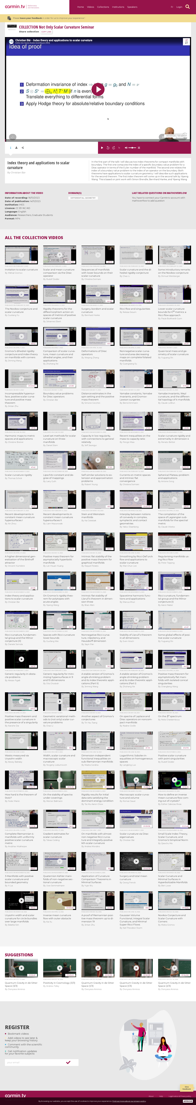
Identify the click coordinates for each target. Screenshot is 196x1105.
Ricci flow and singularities (135, 308)
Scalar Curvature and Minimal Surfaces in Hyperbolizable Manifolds (173, 879)
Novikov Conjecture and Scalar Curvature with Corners (172, 918)
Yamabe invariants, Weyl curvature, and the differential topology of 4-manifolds (174, 396)
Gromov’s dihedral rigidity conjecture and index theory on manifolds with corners (21, 354)
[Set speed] (125, 148)
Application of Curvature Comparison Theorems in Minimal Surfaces (96, 879)
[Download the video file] (16, 147)
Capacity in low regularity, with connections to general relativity (97, 438)
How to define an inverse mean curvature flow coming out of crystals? (173, 797)
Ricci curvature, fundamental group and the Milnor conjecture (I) (174, 598)
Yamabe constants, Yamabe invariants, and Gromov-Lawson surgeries (136, 396)
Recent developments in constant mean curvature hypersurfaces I (20, 517)
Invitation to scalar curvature (21, 269)
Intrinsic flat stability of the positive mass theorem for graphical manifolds (96, 559)
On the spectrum (170, 716)
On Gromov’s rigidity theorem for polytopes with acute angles (58, 598)
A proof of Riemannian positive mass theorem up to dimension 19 (97, 918)
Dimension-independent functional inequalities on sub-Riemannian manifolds (97, 758)
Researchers (24, 215)
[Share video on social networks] (23, 147)
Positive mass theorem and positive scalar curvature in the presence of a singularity (21, 719)
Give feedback (187, 1088)
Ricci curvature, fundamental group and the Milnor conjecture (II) (21, 638)
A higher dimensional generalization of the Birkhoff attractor (20, 559)
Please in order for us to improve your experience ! (49, 18)
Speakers (132, 7)
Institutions (118, 7)
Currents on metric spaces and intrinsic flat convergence (135, 478)
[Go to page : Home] (15, 6)
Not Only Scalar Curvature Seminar (56, 27)
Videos (90, 7)
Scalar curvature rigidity (18, 475)
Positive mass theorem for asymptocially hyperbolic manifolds (58, 559)
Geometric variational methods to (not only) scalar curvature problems (59, 719)
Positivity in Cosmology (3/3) (59, 983)
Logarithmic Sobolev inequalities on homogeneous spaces (136, 758)
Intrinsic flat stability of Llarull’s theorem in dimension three (97, 598)
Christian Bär (18, 172)
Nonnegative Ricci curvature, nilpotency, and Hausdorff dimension (95, 638)
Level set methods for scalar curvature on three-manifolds (59, 438)
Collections (103, 7)
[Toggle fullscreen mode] (139, 148)
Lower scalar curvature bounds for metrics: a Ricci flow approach (172, 312)
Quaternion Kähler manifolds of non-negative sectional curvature (58, 879)
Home (80, 7)
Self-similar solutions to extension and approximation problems (97, 478)
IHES (21, 204)
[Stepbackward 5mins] (108, 148)
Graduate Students (42, 215)
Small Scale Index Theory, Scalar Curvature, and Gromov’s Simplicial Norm (173, 836)
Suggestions (19, 955)
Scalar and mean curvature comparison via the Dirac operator (59, 272)
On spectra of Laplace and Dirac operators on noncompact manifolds (136, 719)
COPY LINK (46, 32)
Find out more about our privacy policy (129, 1101)
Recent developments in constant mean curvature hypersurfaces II (58, 517)
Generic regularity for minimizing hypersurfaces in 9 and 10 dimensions (58, 677)
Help (161, 1096)
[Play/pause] (102, 148)
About (151, 1096)
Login (179, 7)
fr (172, 7)
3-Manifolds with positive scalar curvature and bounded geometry (19, 879)
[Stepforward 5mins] (113, 148)
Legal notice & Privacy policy (180, 1096)
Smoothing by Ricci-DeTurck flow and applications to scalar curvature (136, 559)
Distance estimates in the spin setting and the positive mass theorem (97, 396)
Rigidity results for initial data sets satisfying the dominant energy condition (97, 797)
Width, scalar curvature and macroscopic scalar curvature (59, 758)
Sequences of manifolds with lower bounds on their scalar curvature (97, 272)
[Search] (187, 6)
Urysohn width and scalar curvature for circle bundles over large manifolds (21, 918)
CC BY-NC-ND (23, 208)
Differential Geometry (83, 198)
